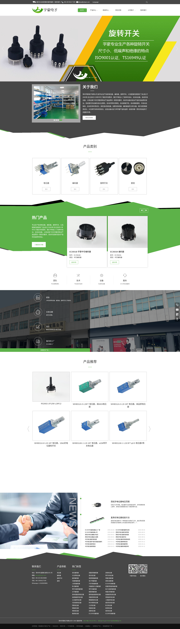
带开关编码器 (93, 589)
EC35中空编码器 (110, 583)
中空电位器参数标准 (122, 541)
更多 (46, 189)
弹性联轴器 (79, 626)
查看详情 (73, 262)
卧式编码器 (75, 586)
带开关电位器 (109, 575)
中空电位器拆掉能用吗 (122, 546)
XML (103, 620)
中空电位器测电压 (90, 544)
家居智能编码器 (93, 578)
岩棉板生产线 (96, 626)
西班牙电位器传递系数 (122, 532)
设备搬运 (87, 626)
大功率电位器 (76, 575)
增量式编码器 (109, 578)
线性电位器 (108, 611)
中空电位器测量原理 (122, 544)
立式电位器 (92, 605)
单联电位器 (75, 611)
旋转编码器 (75, 578)
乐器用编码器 (76, 581)
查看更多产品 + (45, 350)
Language (96, 2)
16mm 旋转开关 (120, 257)
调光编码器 (75, 572)
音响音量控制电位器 (78, 594)
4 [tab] (92, 77)
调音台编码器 (109, 581)
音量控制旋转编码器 (111, 586)
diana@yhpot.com (84, 2)
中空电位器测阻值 (90, 546)
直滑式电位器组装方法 (120, 518)
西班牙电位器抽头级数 (91, 537)
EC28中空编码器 (110, 613)
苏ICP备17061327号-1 (90, 620)
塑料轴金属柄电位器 (95, 594)
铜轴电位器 (75, 608)
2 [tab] (87, 77)
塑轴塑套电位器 (93, 600)
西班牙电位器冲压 (121, 537)
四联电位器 (75, 605)
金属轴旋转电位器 (77, 597)
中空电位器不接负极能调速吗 (93, 541)
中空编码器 (71, 626)
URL (120, 620)
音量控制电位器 (93, 597)
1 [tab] (84, 77)
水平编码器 (75, 592)
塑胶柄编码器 (93, 592)
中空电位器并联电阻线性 (123, 539)
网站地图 (115, 620)
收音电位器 (108, 608)
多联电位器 (108, 572)
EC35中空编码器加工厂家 (92, 530)
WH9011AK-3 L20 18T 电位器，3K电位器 (128, 404)
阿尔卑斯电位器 (93, 602)
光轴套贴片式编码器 (95, 586)
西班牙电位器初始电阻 (122, 534)
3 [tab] (89, 77)
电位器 (59, 572)
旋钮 (58, 581)
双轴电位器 (92, 608)
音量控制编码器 (93, 572)
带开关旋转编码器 (77, 589)
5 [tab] (95, 77)
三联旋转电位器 (110, 600)
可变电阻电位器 (76, 602)
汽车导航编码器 (93, 583)
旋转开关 (59, 578)
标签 (99, 620)
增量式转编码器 (110, 592)
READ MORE (89, 117)
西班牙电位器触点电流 (91, 534)
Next (177, 48)
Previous (3, 48)
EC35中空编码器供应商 (122, 530)
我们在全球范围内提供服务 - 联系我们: (49, 2)
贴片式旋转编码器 (110, 589)
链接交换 (62, 626)
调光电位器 (92, 575)
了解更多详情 (38, 245)
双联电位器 (92, 611)
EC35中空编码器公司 (91, 532)
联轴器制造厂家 (107, 626)
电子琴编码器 (93, 581)
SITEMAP (108, 620)
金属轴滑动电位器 (110, 594)
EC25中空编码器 (94, 613)
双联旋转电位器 (110, 597)
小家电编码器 (76, 583)
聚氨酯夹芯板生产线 (44, 626)
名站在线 (55, 626)
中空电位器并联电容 (91, 539)
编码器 (59, 575)
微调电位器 (75, 613)
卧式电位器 (108, 605)
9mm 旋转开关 (79, 257)
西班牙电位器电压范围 (120, 502)
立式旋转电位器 (76, 600)
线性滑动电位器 (110, 602)
